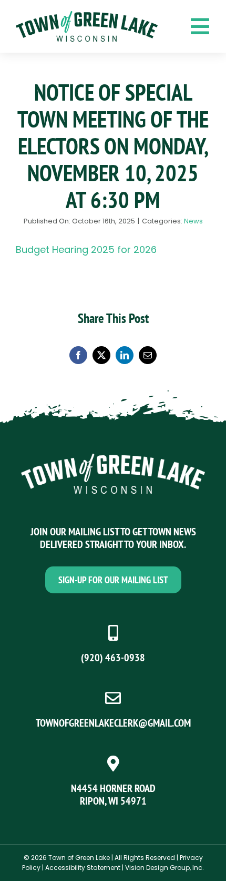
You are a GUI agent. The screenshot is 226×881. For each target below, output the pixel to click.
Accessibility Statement (82, 867)
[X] (101, 355)
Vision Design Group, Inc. (164, 867)
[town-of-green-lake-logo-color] (87, 15)
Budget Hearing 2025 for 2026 (86, 249)
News (193, 221)
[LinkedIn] (124, 355)
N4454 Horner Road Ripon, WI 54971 (113, 794)
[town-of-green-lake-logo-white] (113, 458)
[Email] (147, 355)
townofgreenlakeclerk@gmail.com (113, 723)
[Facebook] (78, 355)
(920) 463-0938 (113, 657)
